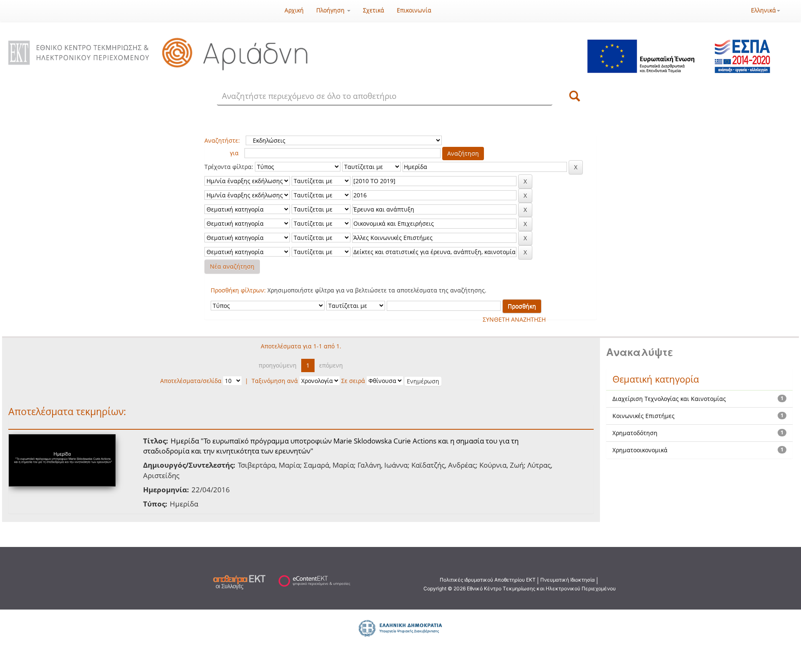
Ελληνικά (763, 10)
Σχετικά (373, 10)
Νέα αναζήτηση (232, 266)
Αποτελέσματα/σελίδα (191, 381)
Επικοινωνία (414, 10)
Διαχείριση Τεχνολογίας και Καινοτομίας (669, 399)
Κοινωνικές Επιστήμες (643, 416)
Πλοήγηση (331, 10)
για (234, 153)
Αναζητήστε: (222, 140)
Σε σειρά (353, 381)
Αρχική (294, 10)
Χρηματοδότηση (634, 433)
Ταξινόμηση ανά (275, 381)
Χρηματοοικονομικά (640, 450)
